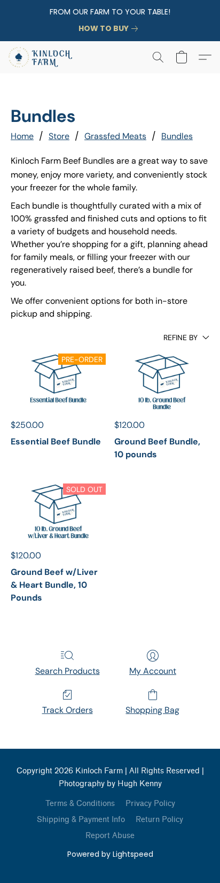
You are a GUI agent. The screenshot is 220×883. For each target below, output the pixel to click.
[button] (42, 57)
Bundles (177, 136)
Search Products (67, 671)
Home (22, 136)
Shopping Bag (152, 710)
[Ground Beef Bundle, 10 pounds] (161, 380)
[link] (110, 28)
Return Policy (159, 819)
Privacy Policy (150, 803)
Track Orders (67, 710)
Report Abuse (110, 835)
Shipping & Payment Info (81, 819)
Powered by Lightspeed (110, 854)
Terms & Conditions (80, 803)
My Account (152, 671)
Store (59, 136)
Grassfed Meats (115, 136)
